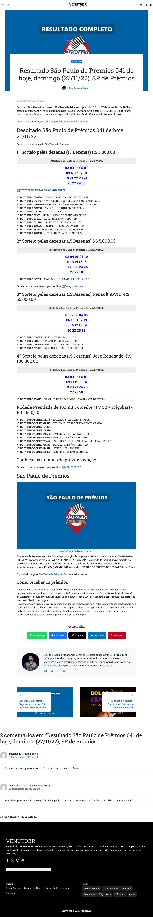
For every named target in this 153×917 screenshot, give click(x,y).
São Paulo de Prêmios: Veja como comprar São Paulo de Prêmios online (32, 704)
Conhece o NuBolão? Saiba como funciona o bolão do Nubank (121, 704)
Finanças (76, 61)
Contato (10, 893)
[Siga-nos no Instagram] (145, 5)
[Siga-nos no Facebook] (136, 5)
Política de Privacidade (56, 887)
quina (132, 894)
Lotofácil (126, 888)
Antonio (84, 88)
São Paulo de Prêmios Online (55, 574)
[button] (7, 5)
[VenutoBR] (78, 5)
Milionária (120, 894)
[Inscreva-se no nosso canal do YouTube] (150, 5)
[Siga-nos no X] (141, 5)
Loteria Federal (92, 888)
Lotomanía (89, 894)
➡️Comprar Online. (73, 286)
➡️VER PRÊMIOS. (72, 467)
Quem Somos (13, 887)
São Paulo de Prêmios (76, 121)
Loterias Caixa (110, 888)
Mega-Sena (105, 894)
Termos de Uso (32, 887)
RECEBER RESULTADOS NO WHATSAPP (42, 190)
